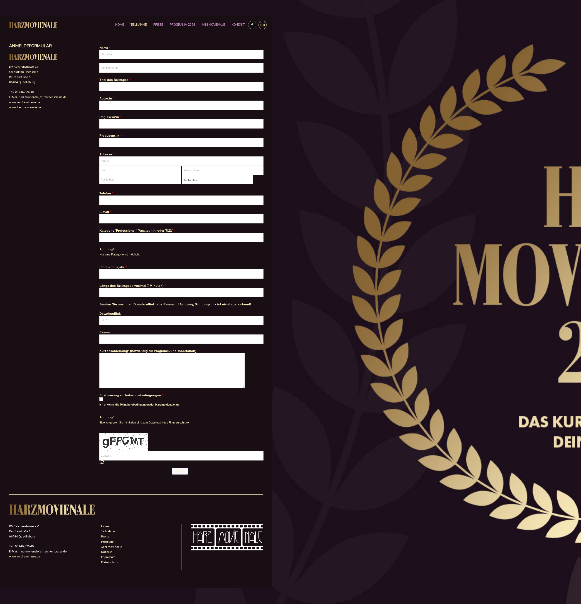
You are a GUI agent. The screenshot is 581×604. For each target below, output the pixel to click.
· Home (105, 526)
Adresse (106, 154)
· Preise (104, 536)
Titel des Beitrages (115, 80)
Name (104, 48)
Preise (158, 25)
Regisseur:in (110, 117)
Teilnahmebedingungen (135, 404)
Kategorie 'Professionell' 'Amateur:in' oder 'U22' (137, 230)
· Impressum (107, 557)
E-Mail (105, 212)
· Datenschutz (109, 562)
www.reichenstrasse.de (24, 102)
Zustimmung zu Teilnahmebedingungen (131, 395)
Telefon (106, 193)
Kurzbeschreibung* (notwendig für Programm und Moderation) (149, 351)
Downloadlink (110, 313)
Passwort (106, 332)
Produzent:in (110, 135)
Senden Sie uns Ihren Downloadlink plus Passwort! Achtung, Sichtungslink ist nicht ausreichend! (175, 304)
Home (119, 25)
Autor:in (106, 98)
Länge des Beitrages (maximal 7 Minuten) (132, 285)
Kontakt (238, 25)
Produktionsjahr (113, 267)
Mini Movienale (213, 25)
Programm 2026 (182, 25)
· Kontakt (106, 552)
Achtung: (106, 417)
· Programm (107, 542)
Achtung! (106, 249)
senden (180, 471)
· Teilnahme (107, 531)
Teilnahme (139, 25)
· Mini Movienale (111, 547)
